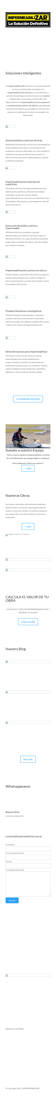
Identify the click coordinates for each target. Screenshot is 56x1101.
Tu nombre (10, 844)
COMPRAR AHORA (28, 399)
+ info (28, 468)
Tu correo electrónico (15, 853)
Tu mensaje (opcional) (15, 870)
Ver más (28, 759)
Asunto (9, 861)
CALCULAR (28, 621)
